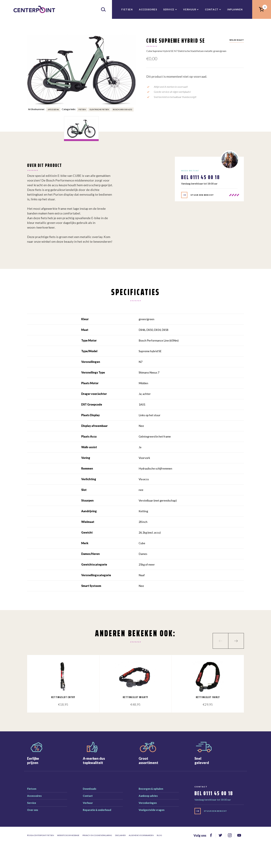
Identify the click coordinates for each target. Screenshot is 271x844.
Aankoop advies (148, 795)
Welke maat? (236, 40)
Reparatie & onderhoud (97, 809)
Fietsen (127, 9)
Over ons (32, 809)
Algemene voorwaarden (141, 835)
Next (236, 641)
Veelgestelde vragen (151, 809)
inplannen (235, 9)
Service (168, 9)
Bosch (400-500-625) (122, 109)
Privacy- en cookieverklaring (97, 835)
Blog (159, 835)
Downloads (89, 788)
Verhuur (189, 9)
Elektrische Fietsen (99, 109)
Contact (211, 9)
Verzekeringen (148, 802)
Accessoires (148, 9)
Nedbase (75, 835)
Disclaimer (120, 835)
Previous (220, 641)
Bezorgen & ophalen (151, 788)
